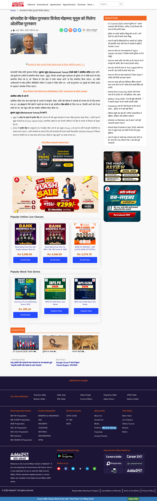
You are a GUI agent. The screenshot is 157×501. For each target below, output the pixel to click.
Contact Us (98, 420)
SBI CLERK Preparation (20, 420)
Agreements (55, 4)
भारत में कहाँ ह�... (78, 351)
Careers (105, 428)
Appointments (69, 4)
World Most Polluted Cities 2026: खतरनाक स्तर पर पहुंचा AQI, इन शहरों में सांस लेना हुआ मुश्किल (126, 130)
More (89, 4)
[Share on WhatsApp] (61, 30)
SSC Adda (61, 399)
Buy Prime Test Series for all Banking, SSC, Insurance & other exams (55, 91)
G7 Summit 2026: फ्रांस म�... (25, 351)
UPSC (40, 440)
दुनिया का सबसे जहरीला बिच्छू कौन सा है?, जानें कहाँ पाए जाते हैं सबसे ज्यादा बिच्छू (124, 35)
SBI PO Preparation (18, 416)
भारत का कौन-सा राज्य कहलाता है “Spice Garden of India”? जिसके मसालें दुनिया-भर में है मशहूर (126, 53)
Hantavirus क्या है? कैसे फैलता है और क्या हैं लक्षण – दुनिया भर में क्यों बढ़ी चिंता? (124, 107)
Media (96, 424)
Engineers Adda (110, 395)
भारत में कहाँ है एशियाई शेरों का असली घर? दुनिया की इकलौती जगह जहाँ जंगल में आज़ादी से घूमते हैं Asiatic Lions (125, 43)
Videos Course (128, 424)
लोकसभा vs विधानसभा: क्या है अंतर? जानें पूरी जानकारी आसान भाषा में (124, 121)
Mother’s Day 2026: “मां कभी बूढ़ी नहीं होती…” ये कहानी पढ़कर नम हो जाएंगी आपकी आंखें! (126, 100)
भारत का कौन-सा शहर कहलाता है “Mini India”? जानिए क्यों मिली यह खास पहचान (125, 76)
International (42, 4)
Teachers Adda (40, 395)
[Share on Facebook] (75, 30)
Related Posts (18, 330)
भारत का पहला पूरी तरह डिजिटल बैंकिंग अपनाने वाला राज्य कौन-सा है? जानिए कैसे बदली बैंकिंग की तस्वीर (125, 85)
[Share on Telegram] (66, 30)
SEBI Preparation (17, 424)
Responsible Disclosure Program (85, 491)
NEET (68, 424)
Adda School (109, 399)
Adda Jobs (61, 395)
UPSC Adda (132, 395)
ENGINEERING (44, 436)
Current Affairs (86, 399)
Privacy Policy (148, 491)
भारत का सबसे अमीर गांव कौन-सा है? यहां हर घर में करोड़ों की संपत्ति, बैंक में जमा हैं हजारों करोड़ (125, 62)
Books (124, 432)
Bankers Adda (39, 399)
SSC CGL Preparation (19, 432)
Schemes (81, 4)
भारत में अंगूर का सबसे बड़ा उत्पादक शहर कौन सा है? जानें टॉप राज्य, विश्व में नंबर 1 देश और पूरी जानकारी (125, 140)
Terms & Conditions (132, 491)
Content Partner (100, 436)
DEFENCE (42, 432)
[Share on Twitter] (79, 30)
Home (13, 11)
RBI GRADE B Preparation (21, 440)
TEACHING (43, 428)
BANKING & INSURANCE (48, 416)
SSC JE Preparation (18, 428)
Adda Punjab (85, 395)
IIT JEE (69, 420)
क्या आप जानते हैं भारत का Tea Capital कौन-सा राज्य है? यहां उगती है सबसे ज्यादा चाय (125, 69)
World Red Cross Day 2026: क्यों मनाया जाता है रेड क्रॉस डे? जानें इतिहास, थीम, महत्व (124, 93)
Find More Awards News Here (55, 142)
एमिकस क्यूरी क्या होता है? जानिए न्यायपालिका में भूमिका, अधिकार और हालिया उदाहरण (125, 114)
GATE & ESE (71, 416)
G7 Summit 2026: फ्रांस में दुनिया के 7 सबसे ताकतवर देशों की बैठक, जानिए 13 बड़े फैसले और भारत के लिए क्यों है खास (125, 26)
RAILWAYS (42, 424)
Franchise (98, 432)
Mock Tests (126, 416)
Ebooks (125, 428)
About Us (98, 416)
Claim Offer (133, 499)
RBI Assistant (15, 436)
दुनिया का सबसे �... (50, 351)
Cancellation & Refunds (111, 491)
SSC (40, 420)
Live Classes (127, 420)
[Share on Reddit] (70, 30)
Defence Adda (132, 399)
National (31, 4)
